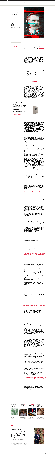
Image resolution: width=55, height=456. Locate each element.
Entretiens (12, 10)
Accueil (7, 453)
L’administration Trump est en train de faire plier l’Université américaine (31, 406)
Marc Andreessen (41, 40)
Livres (30, 0)
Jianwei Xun (39, 323)
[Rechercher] (10, 0)
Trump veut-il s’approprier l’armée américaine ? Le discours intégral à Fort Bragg (19, 433)
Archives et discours (21, 404)
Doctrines (24, 0)
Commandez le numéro (16, 114)
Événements (33, 0)
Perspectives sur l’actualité (13, 404)
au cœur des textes (41, 48)
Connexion (41, 2)
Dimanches (27, 0)
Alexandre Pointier (16, 40)
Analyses (21, 0)
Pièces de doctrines (39, 404)
